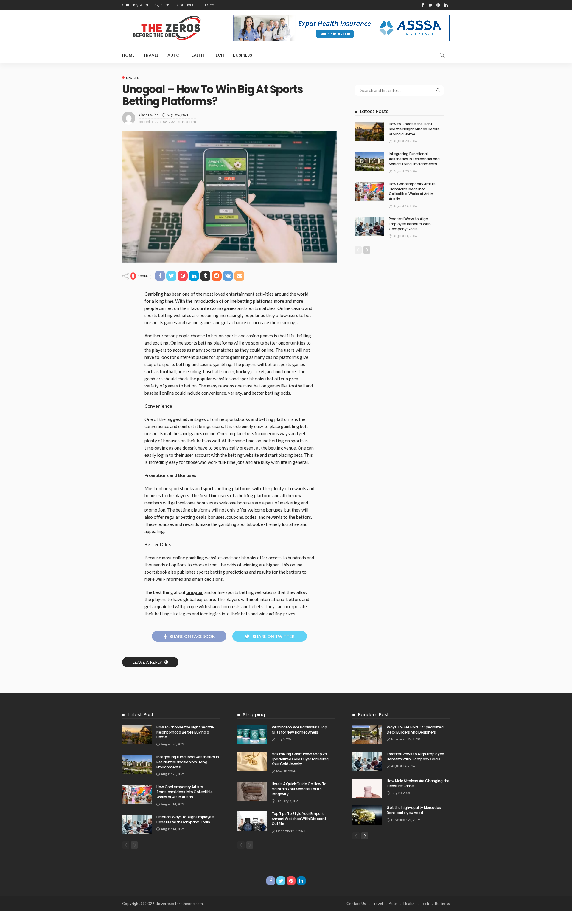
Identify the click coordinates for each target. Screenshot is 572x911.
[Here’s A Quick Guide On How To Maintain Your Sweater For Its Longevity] (252, 791)
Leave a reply (148, 662)
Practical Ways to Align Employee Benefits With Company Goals (410, 223)
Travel (150, 55)
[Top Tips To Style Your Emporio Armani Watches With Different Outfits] (252, 821)
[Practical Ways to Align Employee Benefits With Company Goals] (369, 226)
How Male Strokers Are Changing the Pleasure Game (418, 783)
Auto (173, 55)
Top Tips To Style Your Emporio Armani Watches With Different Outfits (299, 818)
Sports (132, 77)
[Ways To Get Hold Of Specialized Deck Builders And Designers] (367, 734)
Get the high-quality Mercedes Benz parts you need (414, 810)
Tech (218, 55)
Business (242, 55)
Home (208, 4)
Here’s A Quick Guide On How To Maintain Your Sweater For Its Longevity (299, 788)
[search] (442, 55)
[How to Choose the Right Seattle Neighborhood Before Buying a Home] (369, 131)
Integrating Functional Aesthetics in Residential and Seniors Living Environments (414, 158)
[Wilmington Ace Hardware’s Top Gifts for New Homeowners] (252, 734)
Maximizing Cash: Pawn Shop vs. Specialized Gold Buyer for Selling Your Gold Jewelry (300, 759)
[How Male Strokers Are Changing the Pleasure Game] (367, 788)
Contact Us (187, 4)
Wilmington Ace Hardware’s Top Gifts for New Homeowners (299, 730)
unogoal (194, 592)
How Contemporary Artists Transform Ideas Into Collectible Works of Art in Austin (412, 191)
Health (196, 55)
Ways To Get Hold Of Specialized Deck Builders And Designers (415, 730)
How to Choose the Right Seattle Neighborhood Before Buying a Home (414, 129)
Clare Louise (148, 115)
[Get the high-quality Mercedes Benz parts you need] (367, 815)
